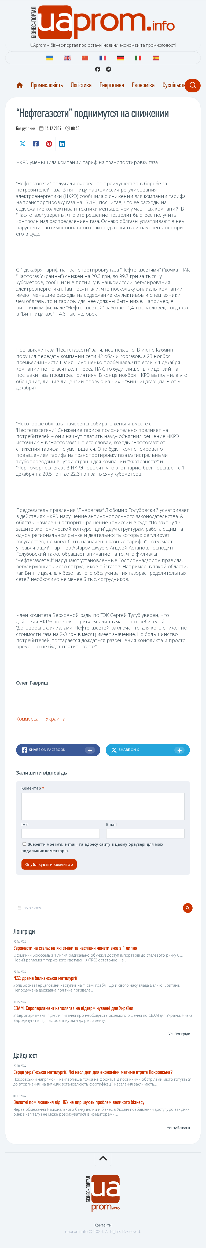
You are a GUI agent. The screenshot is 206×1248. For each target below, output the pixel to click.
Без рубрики (25, 128)
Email (111, 824)
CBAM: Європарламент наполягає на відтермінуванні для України (73, 1008)
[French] (103, 57)
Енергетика (112, 85)
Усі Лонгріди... (180, 1033)
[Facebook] (97, 69)
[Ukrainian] (50, 57)
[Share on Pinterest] (48, 144)
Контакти (103, 1225)
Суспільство (175, 85)
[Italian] (138, 57)
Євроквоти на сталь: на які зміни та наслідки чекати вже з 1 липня (75, 948)
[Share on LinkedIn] (61, 144)
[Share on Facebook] (35, 144)
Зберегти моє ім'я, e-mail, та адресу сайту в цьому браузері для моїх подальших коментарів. (92, 847)
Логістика (81, 85)
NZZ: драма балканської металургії (45, 978)
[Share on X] (22, 144)
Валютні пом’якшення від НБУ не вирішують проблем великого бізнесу (78, 1102)
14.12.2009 (53, 128)
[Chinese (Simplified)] (85, 57)
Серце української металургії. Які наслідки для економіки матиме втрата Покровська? (92, 1072)
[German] (121, 57)
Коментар (32, 788)
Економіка (143, 85)
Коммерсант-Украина (40, 718)
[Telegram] (108, 69)
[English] (67, 57)
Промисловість (47, 85)
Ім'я (24, 824)
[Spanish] (156, 57)
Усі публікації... (180, 1127)
